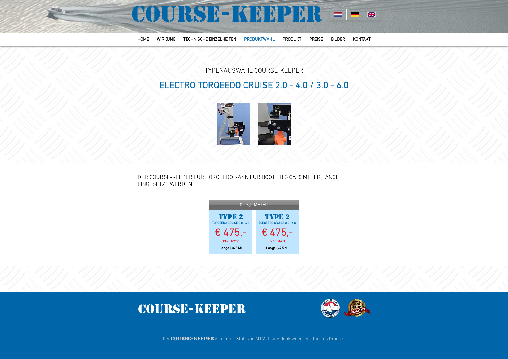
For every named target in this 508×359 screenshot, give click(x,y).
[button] (254, 205)
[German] (354, 14)
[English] (371, 14)
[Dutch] (338, 14)
